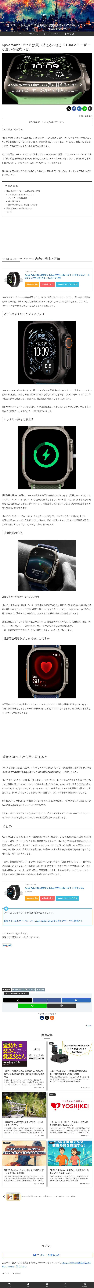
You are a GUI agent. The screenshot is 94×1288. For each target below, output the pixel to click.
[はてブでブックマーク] (79, 108)
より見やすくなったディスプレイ (21, 194)
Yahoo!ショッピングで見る (67, 284)
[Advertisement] (47, 236)
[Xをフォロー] (47, 1018)
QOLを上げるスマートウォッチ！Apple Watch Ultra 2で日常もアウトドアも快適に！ (43, 921)
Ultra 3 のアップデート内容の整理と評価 (23, 191)
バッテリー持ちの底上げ (17, 198)
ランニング (31, 990)
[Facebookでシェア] (74, 108)
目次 (10, 186)
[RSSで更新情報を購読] (52, 1018)
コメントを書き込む (49, 1255)
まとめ (9, 212)
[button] (90, 108)
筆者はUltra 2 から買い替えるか (19, 208)
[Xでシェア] (68, 108)
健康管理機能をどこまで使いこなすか (22, 205)
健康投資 (7, 990)
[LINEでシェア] (84, 108)
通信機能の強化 (14, 201)
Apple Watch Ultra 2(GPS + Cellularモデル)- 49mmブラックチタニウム (54, 888)
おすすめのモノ (19, 990)
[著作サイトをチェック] (42, 1018)
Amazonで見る (32, 284)
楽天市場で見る (47, 284)
